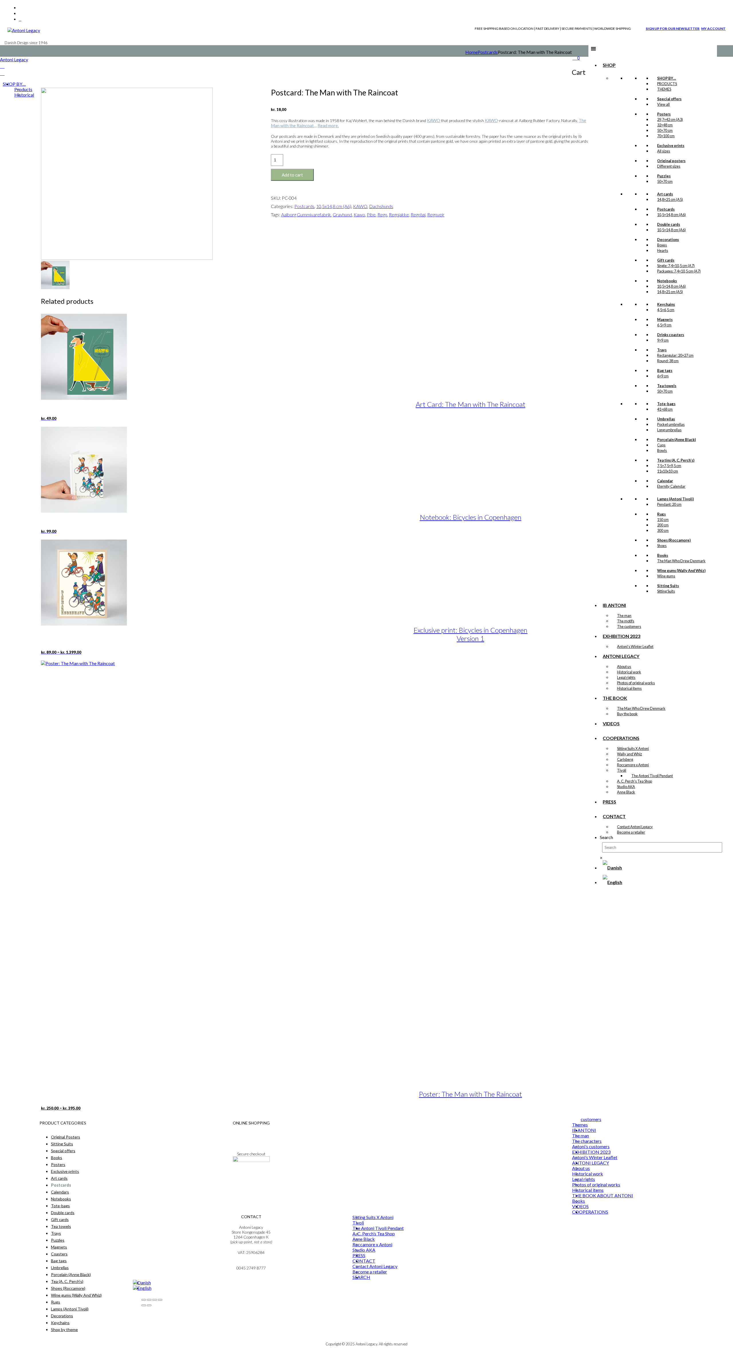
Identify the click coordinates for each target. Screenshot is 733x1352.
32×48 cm (665, 125)
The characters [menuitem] (587, 1141)
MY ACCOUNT (713, 28)
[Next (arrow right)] (149, 1305)
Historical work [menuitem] (587, 1173)
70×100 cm (666, 136)
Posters (58, 1164)
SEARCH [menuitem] (361, 1277)
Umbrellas (60, 1267)
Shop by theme (64, 1329)
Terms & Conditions (251, 1133)
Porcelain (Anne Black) (71, 1274)
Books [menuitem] (578, 1201)
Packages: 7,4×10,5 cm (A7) (679, 271)
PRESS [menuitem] (358, 1255)
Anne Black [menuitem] (363, 1239)
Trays (56, 1233)
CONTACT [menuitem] (363, 1260)
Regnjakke (399, 214)
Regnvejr (435, 214)
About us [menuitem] (581, 1168)
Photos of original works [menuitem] (596, 1184)
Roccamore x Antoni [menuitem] (372, 1244)
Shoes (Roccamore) (68, 1288)
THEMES (664, 89)
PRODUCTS (667, 83)
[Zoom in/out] (143, 1300)
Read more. (328, 125)
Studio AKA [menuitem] (363, 1250)
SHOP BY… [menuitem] (14, 84)
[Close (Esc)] (160, 1300)
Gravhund (342, 214)
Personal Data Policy (251, 1138)
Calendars (60, 1192)
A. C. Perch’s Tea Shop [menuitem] (373, 1233)
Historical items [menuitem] (588, 1190)
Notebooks (61, 1198)
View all (663, 104)
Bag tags (59, 1260)
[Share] (154, 1300)
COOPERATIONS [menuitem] (590, 1211)
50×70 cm (665, 130)
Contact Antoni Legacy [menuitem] (374, 1266)
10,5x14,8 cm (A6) (333, 206)
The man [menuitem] (580, 1135)
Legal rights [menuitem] (583, 1179)
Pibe (371, 214)
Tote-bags (60, 1205)
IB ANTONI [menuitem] (584, 1130)
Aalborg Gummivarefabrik (306, 214)
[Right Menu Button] (2, 66)
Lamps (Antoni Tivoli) (69, 1308)
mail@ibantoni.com (251, 1263)
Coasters (59, 1253)
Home (471, 52)
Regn (382, 214)
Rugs (55, 1302)
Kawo (359, 214)
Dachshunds (381, 206)
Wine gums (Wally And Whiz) (76, 1295)
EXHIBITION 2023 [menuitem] (591, 1152)
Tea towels (61, 1226)
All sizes (663, 151)
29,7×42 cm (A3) (670, 119)
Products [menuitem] (23, 89)
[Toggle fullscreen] (149, 1300)
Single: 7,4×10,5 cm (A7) (676, 265)
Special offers (63, 1150)
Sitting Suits (62, 1143)
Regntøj (418, 214)
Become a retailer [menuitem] (369, 1271)
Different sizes (668, 166)
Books (56, 1157)
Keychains (60, 1322)
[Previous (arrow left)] (143, 1305)
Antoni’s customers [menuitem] (591, 1146)
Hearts (662, 250)
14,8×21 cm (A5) (670, 199)
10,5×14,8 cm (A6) (671, 214)
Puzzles (57, 1240)
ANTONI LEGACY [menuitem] (590, 1162)
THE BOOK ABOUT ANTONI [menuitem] (602, 1195)
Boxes (662, 245)
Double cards (62, 1212)
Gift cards (60, 1219)
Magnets (59, 1247)
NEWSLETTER (251, 1175)
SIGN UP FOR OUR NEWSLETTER (672, 28)
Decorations (62, 1315)
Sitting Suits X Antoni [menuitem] (372, 1217)
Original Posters (65, 1136)
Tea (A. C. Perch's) (67, 1281)
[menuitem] (142, 1282)
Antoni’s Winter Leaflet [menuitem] (594, 1157)
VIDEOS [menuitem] (580, 1206)
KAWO (433, 120)
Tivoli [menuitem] (358, 1222)
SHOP (609, 65)
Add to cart (292, 174)
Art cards (59, 1178)
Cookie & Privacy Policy (251, 1143)
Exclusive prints (65, 1171)
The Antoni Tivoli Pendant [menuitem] (378, 1228)
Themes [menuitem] (580, 1124)
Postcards (488, 52)
